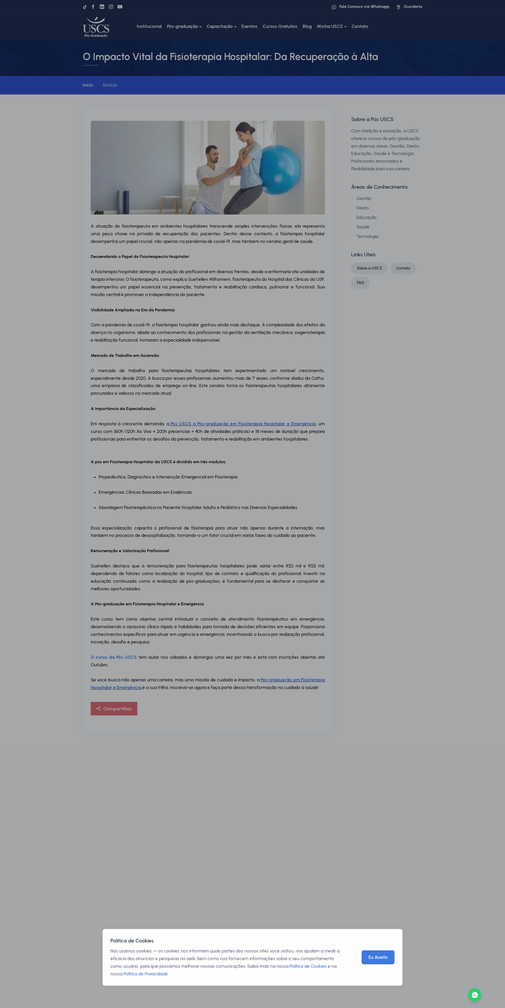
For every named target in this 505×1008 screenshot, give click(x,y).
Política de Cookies (308, 966)
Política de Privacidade (146, 973)
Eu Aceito (378, 957)
